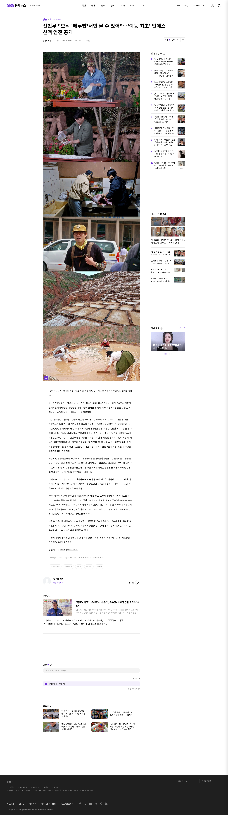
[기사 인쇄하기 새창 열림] (182, 39)
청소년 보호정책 (66, 803)
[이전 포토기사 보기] (180, 328)
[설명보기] (164, 53)
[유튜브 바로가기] (90, 804)
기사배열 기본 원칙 (86, 790)
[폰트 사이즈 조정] (178, 39)
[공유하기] (173, 39)
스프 (204, 5)
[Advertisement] (91, 745)
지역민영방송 (206, 781)
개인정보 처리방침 (48, 803)
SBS (178, 5)
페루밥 (46, 706)
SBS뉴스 (187, 5)
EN (87, 40)
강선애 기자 (47, 40)
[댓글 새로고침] (51, 665)
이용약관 (32, 803)
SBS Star (196, 5)
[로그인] (212, 5)
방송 (45, 19)
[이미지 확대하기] (46, 378)
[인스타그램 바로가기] (96, 804)
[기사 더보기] (50, 706)
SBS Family (182, 781)
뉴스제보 (10, 803)
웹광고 (21, 803)
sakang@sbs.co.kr (69, 549)
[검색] (219, 5)
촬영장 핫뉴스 (55, 19)
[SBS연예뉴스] (16, 5)
